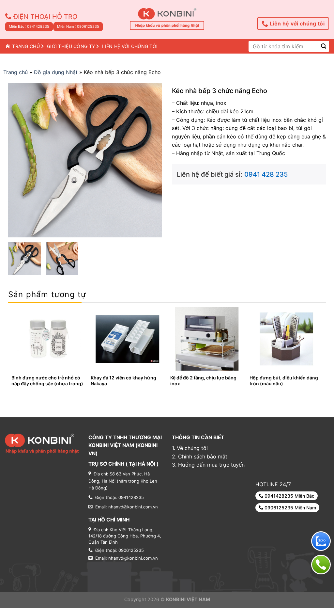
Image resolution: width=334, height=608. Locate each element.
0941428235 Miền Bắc (288, 496)
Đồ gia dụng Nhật (56, 72)
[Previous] (12, 351)
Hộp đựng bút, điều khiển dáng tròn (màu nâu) (284, 380)
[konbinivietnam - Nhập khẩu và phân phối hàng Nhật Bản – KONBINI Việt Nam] (167, 19)
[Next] (322, 351)
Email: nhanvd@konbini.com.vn (126, 558)
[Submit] (323, 46)
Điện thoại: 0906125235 (119, 550)
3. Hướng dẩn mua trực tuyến (208, 464)
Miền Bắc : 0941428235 (29, 26)
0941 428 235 (266, 174)
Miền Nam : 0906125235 (78, 26)
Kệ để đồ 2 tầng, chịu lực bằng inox (203, 380)
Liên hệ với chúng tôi (297, 23)
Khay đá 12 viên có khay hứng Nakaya (123, 380)
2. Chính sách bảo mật (199, 456)
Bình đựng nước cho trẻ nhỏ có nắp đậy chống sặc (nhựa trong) (47, 380)
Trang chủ (15, 72)
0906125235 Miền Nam (289, 507)
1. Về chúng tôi (190, 448)
